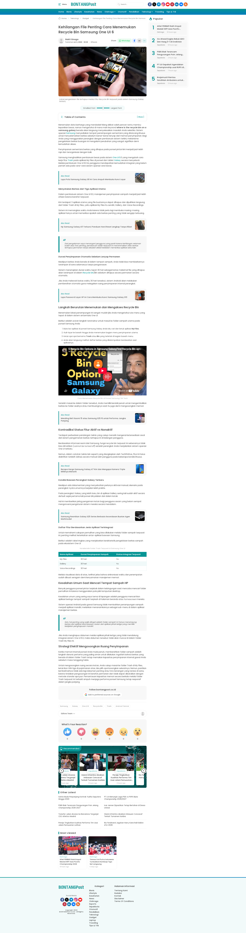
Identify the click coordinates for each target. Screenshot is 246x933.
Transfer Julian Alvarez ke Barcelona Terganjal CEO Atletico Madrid (78, 815)
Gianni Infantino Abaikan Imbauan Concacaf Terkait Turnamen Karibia (74, 777)
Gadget (92, 917)
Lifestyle (78, 12)
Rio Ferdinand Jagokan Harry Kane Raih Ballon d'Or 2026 (130, 777)
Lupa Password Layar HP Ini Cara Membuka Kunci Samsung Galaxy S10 (94, 297)
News (99, 12)
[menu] (59, 4)
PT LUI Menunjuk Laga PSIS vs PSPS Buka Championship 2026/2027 (121, 798)
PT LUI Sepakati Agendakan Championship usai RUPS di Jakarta (170, 66)
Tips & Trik (171, 12)
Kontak (117, 896)
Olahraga (109, 12)
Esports (92, 904)
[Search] (119, 4)
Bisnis (69, 12)
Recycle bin (88, 272)
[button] (61, 770)
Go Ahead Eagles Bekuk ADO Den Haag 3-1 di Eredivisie (170, 40)
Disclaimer (119, 899)
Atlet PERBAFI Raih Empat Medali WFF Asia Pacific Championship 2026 (70, 861)
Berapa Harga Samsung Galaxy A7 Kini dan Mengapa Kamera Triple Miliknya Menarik (93, 470)
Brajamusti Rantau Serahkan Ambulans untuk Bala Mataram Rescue (170, 79)
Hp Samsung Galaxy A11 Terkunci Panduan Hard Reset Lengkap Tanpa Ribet (96, 227)
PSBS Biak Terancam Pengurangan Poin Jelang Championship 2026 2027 (78, 806)
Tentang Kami (120, 890)
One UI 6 (116, 157)
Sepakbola (94, 907)
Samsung (70, 133)
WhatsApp (126, 41)
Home (61, 12)
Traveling (159, 12)
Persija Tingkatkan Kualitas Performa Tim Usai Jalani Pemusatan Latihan (102, 778)
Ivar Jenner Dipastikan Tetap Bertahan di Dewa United (124, 806)
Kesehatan (89, 12)
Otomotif (122, 12)
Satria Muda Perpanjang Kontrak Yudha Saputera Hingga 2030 (79, 798)
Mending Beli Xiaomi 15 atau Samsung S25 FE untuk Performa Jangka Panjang (93, 419)
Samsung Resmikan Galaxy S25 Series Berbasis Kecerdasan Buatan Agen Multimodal (95, 517)
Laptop (92, 920)
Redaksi (118, 893)
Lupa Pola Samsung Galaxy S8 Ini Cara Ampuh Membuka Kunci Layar (93, 179)
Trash (70, 160)
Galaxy (117, 160)
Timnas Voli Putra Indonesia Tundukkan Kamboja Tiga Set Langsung (102, 861)
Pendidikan (134, 12)
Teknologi (146, 12)
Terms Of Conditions (124, 901)
